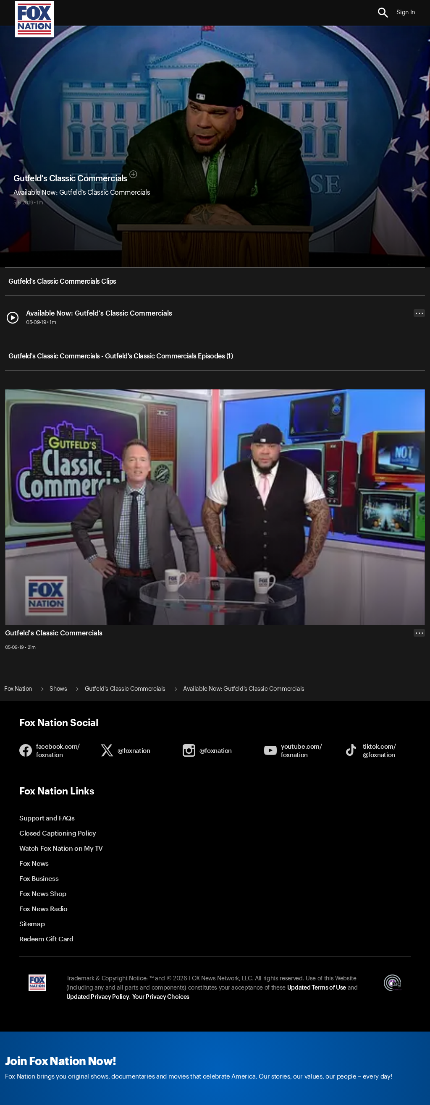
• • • (419, 313)
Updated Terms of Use (316, 988)
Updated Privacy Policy (97, 997)
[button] (383, 13)
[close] (419, 666)
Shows (58, 689)
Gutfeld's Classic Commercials (70, 179)
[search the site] (383, 13)
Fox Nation (18, 689)
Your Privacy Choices (160, 997)
